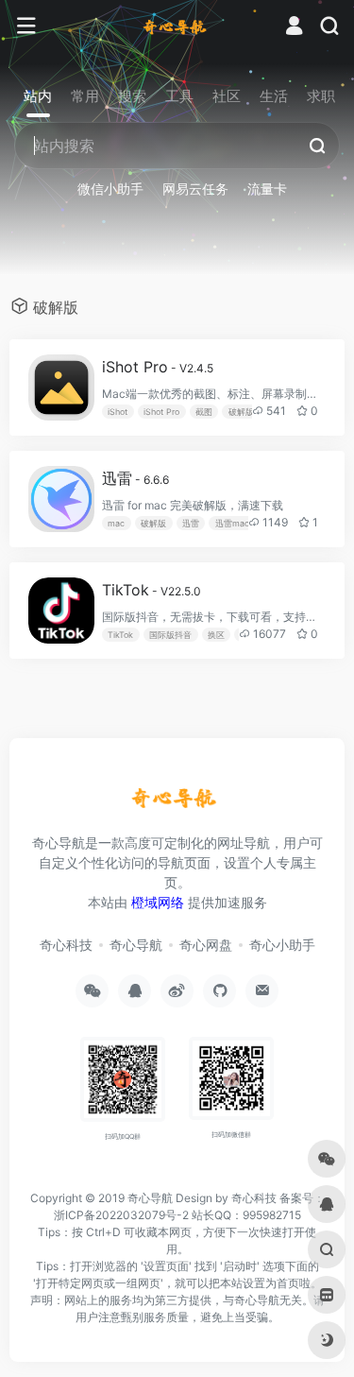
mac (116, 523)
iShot (117, 411)
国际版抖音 (170, 634)
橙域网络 (157, 902)
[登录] (294, 28)
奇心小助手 (282, 945)
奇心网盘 (205, 945)
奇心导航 (136, 945)
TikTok (151, 589)
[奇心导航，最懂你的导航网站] (177, 26)
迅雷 (135, 478)
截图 (203, 411)
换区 (216, 634)
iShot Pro (157, 366)
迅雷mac (232, 523)
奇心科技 (66, 945)
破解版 (241, 411)
